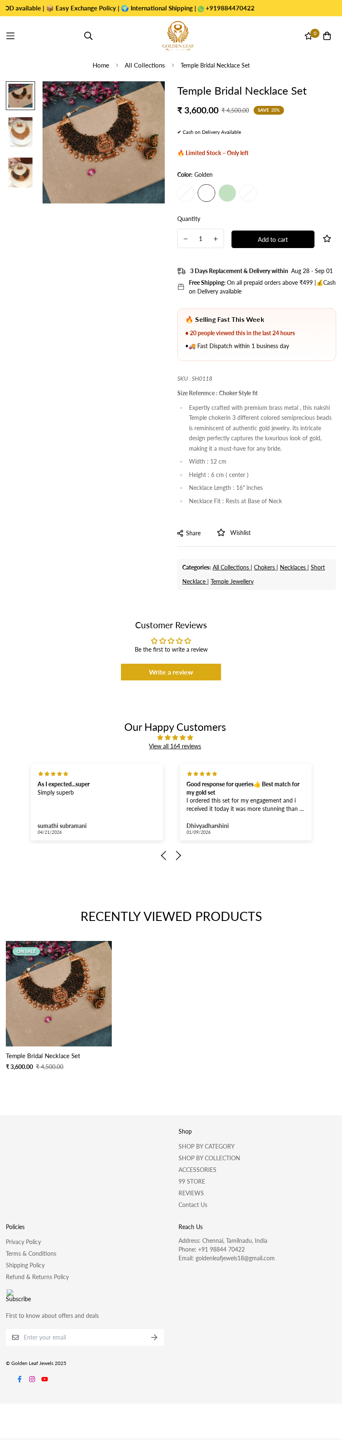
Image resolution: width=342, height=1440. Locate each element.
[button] (166, 855)
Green (227, 193)
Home (101, 65)
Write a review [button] (171, 672)
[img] (175, 737)
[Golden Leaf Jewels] (178, 35)
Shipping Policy (25, 1265)
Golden (206, 193)
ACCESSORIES (197, 1169)
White (185, 193)
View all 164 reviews (175, 746)
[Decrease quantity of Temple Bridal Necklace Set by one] (186, 238)
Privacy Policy (23, 1241)
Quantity (188, 218)
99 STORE (192, 1181)
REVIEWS (191, 1193)
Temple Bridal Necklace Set (43, 1055)
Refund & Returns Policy (37, 1276)
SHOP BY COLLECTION (209, 1158)
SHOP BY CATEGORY (207, 1146)
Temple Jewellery (232, 581)
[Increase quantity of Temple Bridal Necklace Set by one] (216, 238)
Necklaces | (294, 567)
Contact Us (193, 1204)
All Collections (145, 65)
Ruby (248, 193)
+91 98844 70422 (221, 1249)
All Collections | (232, 567)
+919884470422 (204, 8)
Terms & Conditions (31, 1253)
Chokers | (266, 567)
